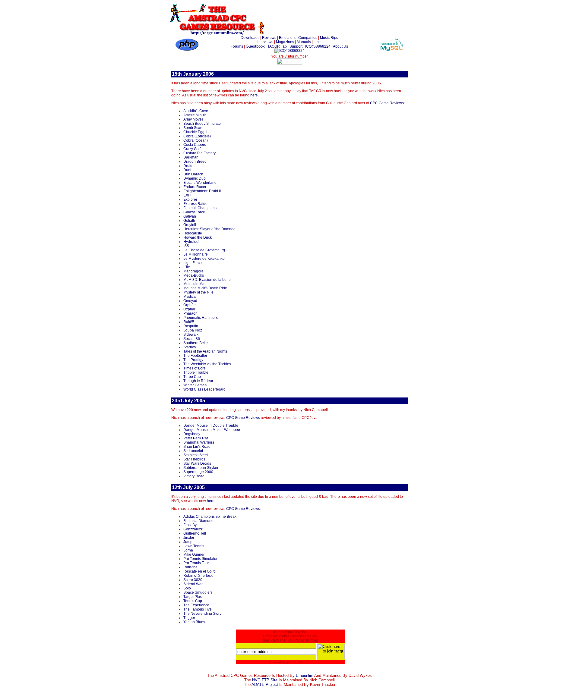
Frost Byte (191, 525)
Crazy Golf (192, 149)
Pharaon (190, 313)
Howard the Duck (197, 237)
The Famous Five (197, 609)
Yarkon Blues (194, 622)
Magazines (285, 42)
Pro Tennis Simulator (200, 559)
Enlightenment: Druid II (202, 191)
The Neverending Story (202, 613)
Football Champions (200, 208)
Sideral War (193, 584)
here (254, 95)
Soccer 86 (191, 339)
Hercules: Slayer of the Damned (209, 229)
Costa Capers (194, 145)
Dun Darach (193, 174)
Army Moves (193, 119)
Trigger (189, 618)
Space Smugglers (198, 592)
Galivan (189, 216)
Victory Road (193, 476)
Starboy (189, 347)
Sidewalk (190, 334)
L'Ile (186, 267)
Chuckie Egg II (195, 132)
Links (318, 42)
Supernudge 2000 (198, 472)
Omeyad (190, 301)
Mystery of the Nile (198, 292)
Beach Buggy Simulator (202, 123)
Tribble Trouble (195, 372)
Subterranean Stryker (200, 468)
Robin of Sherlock (198, 575)
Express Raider (196, 204)
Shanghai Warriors (198, 442)
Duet (187, 170)
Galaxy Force (194, 212)
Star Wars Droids (197, 463)
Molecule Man (195, 284)
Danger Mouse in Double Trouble (210, 425)
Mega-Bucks (193, 275)
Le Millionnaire (195, 254)
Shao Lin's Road (196, 446)
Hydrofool (191, 242)
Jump (187, 542)
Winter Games (195, 385)
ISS (186, 246)
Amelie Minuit (194, 115)
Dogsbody (191, 434)
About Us (340, 46)
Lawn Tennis (193, 546)
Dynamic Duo (194, 178)
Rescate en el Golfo (199, 571)
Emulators (287, 38)
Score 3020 (192, 580)
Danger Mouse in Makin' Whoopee (211, 430)
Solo (187, 588)
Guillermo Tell (194, 533)
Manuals (304, 42)
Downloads (250, 38)
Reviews (269, 38)
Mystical (190, 296)
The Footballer (195, 355)
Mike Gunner (193, 554)
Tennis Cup (192, 601)
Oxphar (189, 309)
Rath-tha (190, 567)
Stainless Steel (195, 455)
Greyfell (189, 225)
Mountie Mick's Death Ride (205, 288)
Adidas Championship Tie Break (209, 516)
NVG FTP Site (264, 680)
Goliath (189, 220)
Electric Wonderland (200, 183)
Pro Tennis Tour (196, 563)
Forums (237, 46)
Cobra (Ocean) (195, 140)
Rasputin (190, 326)
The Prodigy (193, 360)
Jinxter (188, 538)
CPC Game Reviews (387, 103)
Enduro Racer (194, 187)
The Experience (196, 605)
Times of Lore (194, 368)
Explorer (190, 199)
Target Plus (192, 597)
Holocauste (192, 233)
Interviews (265, 42)
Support (296, 46)
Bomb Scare (193, 128)
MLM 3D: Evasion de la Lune (207, 280)
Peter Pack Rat (195, 438)
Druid (187, 166)
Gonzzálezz (193, 529)
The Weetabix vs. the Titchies (207, 364)
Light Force (192, 263)
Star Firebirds (194, 459)
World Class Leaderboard (204, 389)
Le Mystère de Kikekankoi (204, 258)
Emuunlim (304, 675)
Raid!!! (188, 322)
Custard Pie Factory (199, 153)
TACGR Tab (277, 46)
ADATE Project (265, 684)
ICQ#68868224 (318, 46)
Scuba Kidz (192, 330)
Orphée (189, 305)
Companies (307, 38)
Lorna (188, 550)
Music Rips (329, 38)
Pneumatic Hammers (200, 318)
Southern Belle (195, 343)
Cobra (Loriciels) (197, 136)
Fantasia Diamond (198, 521)
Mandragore (193, 271)
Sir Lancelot (193, 451)
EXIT (187, 195)
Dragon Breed (195, 161)
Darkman (190, 157)
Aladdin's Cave (195, 111)
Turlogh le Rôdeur (198, 381)
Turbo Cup (192, 377)
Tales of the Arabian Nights (205, 351)
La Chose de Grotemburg (204, 250)
